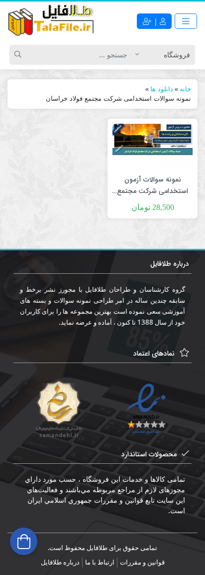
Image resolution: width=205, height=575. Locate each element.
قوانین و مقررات (142, 562)
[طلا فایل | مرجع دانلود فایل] (51, 21)
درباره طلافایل (60, 562)
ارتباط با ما (99, 562)
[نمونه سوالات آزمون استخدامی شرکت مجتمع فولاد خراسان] (152, 145)
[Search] (19, 55)
